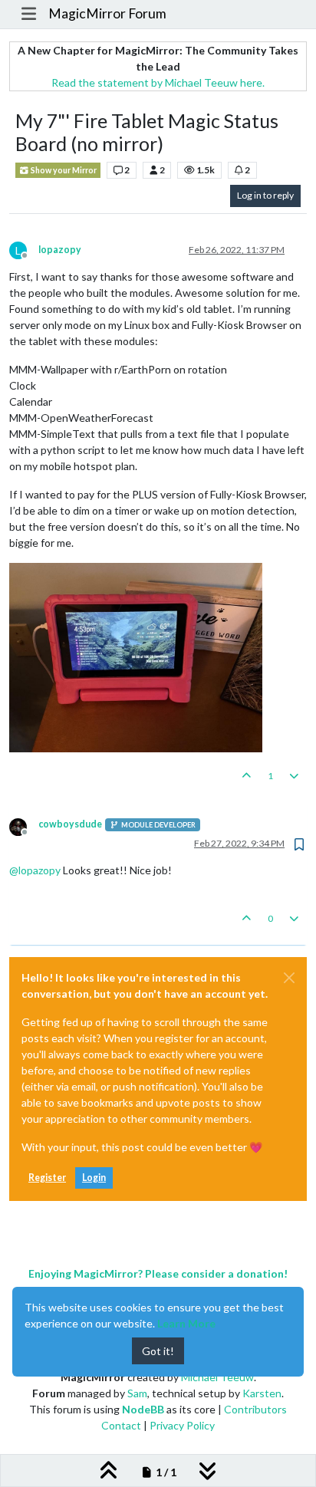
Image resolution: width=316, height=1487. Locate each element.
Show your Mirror (63, 170)
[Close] (289, 977)
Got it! (158, 1350)
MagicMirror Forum (107, 13)
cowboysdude (70, 824)
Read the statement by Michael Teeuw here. (158, 82)
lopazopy (59, 249)
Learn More (186, 1323)
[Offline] (23, 825)
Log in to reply (265, 195)
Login (94, 1177)
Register (47, 1177)
